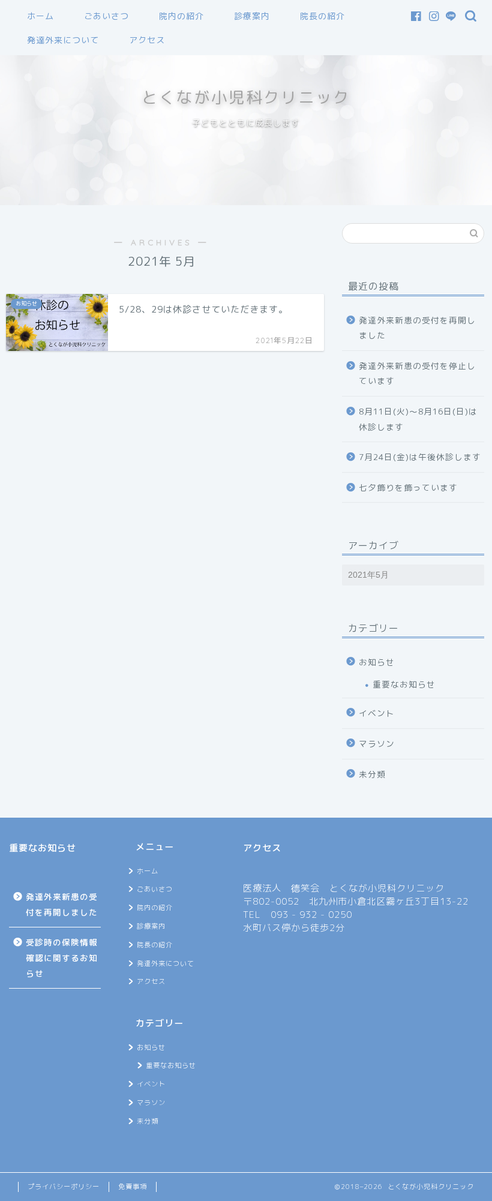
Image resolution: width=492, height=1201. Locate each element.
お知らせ (377, 662)
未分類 (372, 774)
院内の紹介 (181, 16)
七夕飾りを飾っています (408, 487)
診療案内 (252, 16)
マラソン (377, 743)
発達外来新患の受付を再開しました (417, 327)
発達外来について (63, 40)
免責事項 (132, 1186)
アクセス (147, 40)
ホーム (40, 16)
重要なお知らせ (404, 684)
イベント (377, 713)
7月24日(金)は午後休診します (420, 457)
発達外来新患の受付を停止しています (417, 373)
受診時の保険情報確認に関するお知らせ (62, 957)
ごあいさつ (106, 16)
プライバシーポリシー (64, 1186)
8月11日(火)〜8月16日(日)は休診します (418, 419)
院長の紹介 (322, 16)
